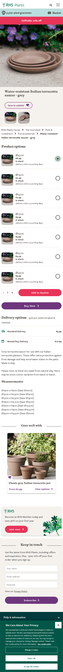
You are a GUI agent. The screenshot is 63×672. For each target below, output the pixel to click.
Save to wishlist (16, 105)
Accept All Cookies (31, 666)
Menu (57, 4)
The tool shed (32, 130)
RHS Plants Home (10, 130)
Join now (15, 529)
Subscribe (30, 600)
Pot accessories (26, 133)
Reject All (31, 658)
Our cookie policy (44, 644)
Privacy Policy (20, 591)
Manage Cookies (31, 649)
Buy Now (30, 306)
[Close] (58, 625)
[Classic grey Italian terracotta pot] (31, 456)
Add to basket (40, 292)
